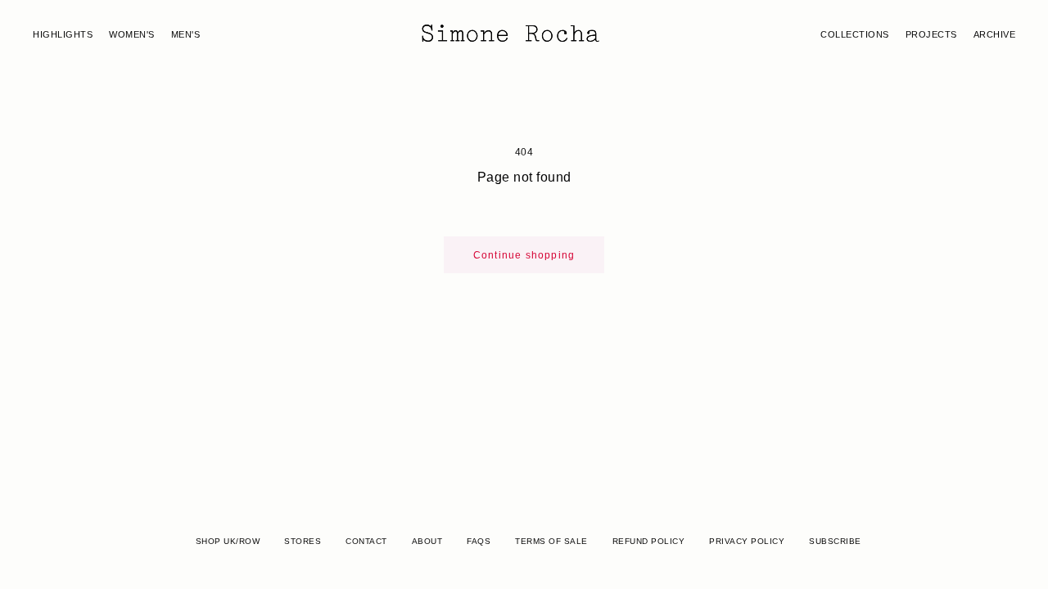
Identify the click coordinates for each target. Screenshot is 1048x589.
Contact (366, 541)
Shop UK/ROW (228, 541)
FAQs (478, 541)
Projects (931, 34)
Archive (994, 34)
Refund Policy (648, 541)
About (427, 541)
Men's (186, 34)
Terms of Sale (551, 541)
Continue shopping (524, 255)
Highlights (63, 34)
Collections (854, 34)
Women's (132, 34)
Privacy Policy (746, 541)
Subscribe (835, 541)
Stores (302, 541)
